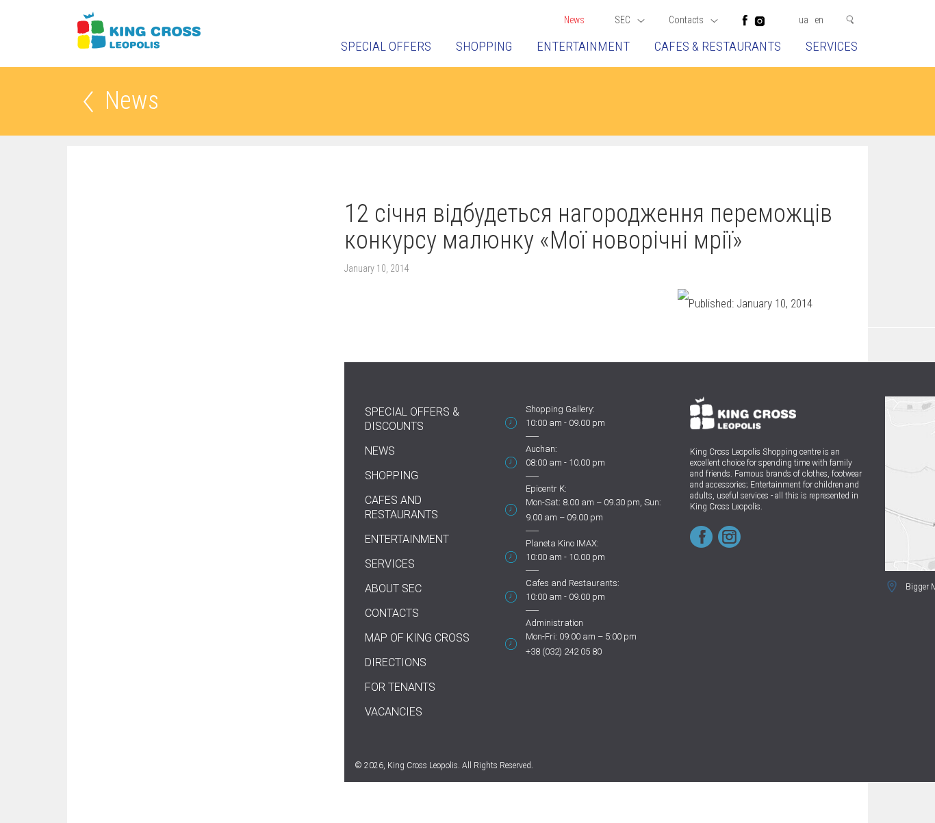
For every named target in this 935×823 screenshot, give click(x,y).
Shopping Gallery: (560, 409)
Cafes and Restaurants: (572, 583)
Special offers (386, 46)
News (574, 19)
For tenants (400, 687)
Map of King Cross (417, 637)
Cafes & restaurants (717, 46)
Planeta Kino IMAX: (562, 543)
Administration (554, 623)
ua (803, 19)
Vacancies (393, 711)
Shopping (484, 46)
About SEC (393, 588)
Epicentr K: (546, 488)
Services (832, 46)
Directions (395, 662)
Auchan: (541, 449)
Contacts (392, 613)
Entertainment (583, 46)
